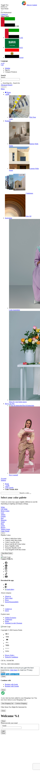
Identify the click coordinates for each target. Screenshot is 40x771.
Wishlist (7, 68)
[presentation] (2, 533)
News (7, 600)
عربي (3, 63)
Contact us (4, 14)
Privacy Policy (9, 655)
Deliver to (4, 7)
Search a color (24, 493)
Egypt (21, 57)
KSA (21, 47)
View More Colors (7, 553)
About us (8, 596)
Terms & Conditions (11, 657)
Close (8, 674)
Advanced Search (6, 85)
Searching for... (8, 83)
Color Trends (9, 487)
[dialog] (20, 681)
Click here (13, 670)
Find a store (9, 598)
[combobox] (10, 79)
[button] (20, 22)
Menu (3, 89)
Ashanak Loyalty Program (13, 623)
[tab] (20, 89)
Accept (3, 674)
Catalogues (8, 619)
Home (7, 484)
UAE (21, 38)
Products (8, 121)
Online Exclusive (10, 617)
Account (3, 478)
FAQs (7, 611)
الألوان (7, 94)
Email (4, 726)
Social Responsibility (12, 602)
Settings (3, 480)
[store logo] (17, 5)
